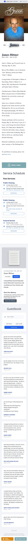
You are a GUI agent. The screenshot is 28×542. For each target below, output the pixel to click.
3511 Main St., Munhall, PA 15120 (15, 190)
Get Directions (14, 193)
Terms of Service (18, 535)
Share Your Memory (10, 301)
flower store (7, 154)
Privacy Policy (10, 535)
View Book (7, 276)
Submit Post (14, 327)
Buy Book (16, 276)
